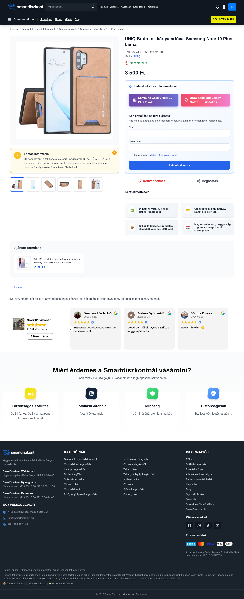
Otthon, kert (130, 494)
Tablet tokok (130, 469)
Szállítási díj (139, 7)
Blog (77, 19)
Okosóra (128, 484)
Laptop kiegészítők (74, 469)
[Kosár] (232, 7)
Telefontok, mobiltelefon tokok (39, 29)
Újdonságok (46, 19)
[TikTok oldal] (208, 525)
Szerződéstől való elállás (200, 504)
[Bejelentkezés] (224, 7)
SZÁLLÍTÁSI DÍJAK (223, 19)
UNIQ (137, 56)
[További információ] (114, 152)
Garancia (191, 499)
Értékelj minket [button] (40, 336)
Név (131, 127)
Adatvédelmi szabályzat (199, 474)
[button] (70, 328)
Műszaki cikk (71, 484)
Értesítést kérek (179, 165)
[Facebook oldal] (189, 525)
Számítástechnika (74, 479)
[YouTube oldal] (217, 525)
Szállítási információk (198, 464)
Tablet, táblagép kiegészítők (139, 474)
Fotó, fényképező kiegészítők (80, 494)
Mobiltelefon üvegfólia (135, 459)
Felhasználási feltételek (199, 479)
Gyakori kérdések (196, 494)
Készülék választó (109, 7)
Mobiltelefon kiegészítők (77, 464)
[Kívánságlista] (217, 7)
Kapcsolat (126, 7)
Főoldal (14, 29)
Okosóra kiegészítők (134, 464)
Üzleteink (153, 7)
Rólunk (190, 459)
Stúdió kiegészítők (133, 489)
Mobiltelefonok (72, 489)
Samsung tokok (68, 29)
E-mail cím (135, 141)
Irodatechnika (131, 479)
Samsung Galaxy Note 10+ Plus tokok (101, 29)
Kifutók (68, 19)
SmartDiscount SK (196, 509)
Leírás (18, 287)
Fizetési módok (194, 469)
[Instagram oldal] (198, 525)
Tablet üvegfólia (73, 474)
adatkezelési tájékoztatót (163, 155)
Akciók (58, 19)
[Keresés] (93, 7)
